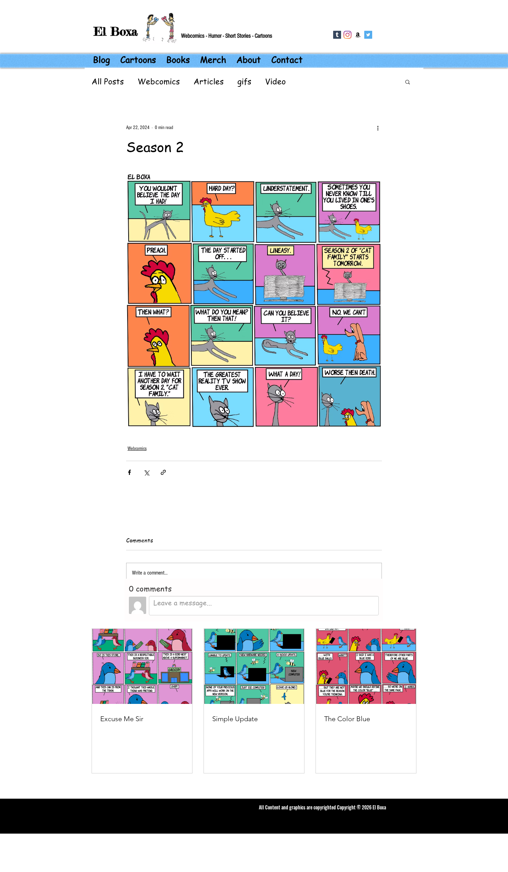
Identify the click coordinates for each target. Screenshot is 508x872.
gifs (244, 81)
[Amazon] (358, 35)
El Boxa (116, 31)
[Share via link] (163, 472)
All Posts (108, 81)
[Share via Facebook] (129, 472)
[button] (407, 81)
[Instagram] (347, 35)
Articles (209, 81)
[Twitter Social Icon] (368, 35)
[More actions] (378, 127)
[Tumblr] (337, 35)
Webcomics (159, 81)
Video (275, 81)
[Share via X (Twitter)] (146, 472)
